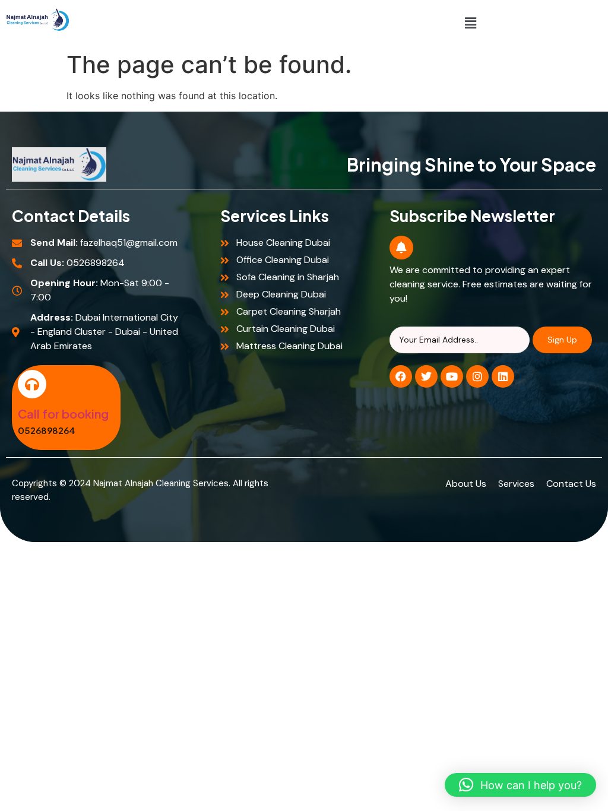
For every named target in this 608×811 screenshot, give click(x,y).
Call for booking (63, 413)
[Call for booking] (32, 384)
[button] (471, 23)
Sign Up (562, 339)
